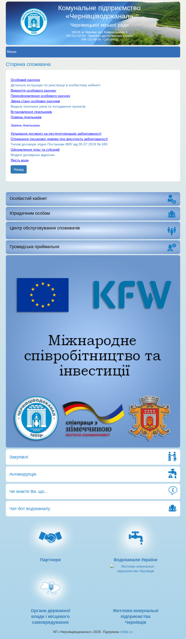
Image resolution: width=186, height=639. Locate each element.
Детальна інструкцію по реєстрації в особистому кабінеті (55, 85)
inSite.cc (126, 632)
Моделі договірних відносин (33, 155)
